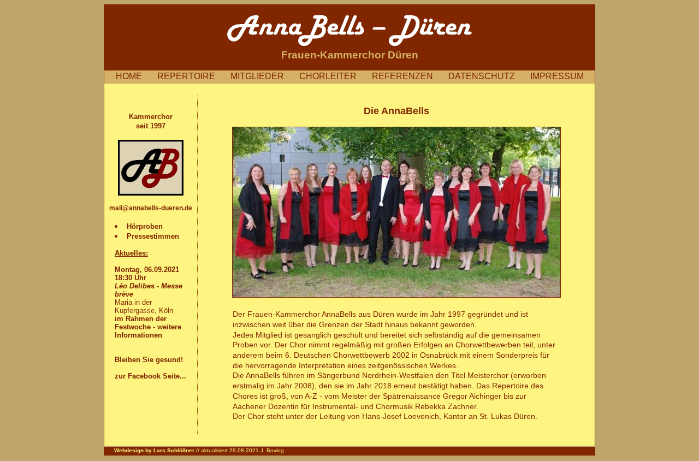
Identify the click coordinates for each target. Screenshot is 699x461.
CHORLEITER (334, 76)
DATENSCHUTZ (488, 76)
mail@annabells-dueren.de (150, 208)
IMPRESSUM (557, 76)
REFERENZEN (409, 76)
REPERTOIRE (192, 76)
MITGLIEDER (263, 76)
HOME (135, 76)
